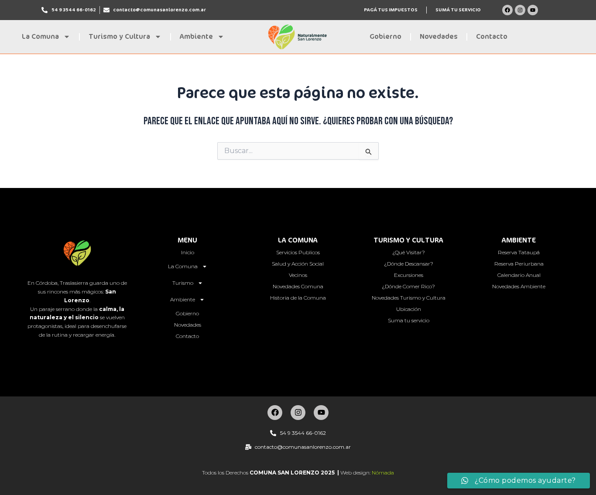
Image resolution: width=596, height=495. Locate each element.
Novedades (439, 36)
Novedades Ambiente (518, 286)
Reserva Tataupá (519, 252)
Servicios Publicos (298, 252)
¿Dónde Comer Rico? (408, 286)
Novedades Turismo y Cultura (408, 297)
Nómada (383, 472)
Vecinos (298, 275)
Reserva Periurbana (519, 263)
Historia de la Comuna (298, 297)
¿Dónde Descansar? (408, 263)
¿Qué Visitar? (408, 252)
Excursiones (408, 275)
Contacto (491, 36)
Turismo (182, 283)
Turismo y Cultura (119, 36)
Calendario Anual (519, 275)
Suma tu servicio (408, 320)
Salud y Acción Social (298, 263)
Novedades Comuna (298, 286)
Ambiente (196, 36)
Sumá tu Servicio (458, 10)
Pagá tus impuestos (391, 10)
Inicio (187, 252)
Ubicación (408, 309)
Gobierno (385, 36)
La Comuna (40, 36)
